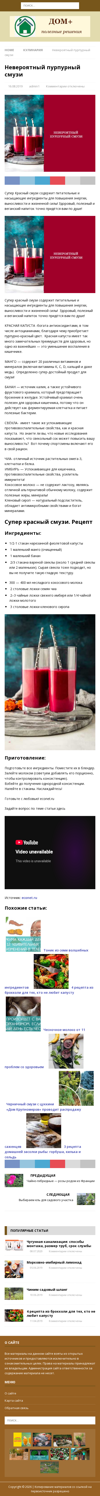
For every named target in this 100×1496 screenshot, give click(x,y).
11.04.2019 (36, 1321)
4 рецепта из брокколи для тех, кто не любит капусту (61, 1313)
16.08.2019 (15, 86)
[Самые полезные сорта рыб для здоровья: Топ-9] (42, 1440)
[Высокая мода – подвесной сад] (80, 1454)
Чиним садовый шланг (47, 1289)
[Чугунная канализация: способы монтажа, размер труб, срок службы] (14, 1245)
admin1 (34, 86)
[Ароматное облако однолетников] (49, 1467)
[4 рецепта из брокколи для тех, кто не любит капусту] (14, 1315)
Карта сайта (14, 1400)
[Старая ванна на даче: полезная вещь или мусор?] (62, 1441)
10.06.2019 (36, 1295)
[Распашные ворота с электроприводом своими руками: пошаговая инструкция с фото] (19, 1454)
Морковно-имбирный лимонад (54, 1262)
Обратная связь (17, 1408)
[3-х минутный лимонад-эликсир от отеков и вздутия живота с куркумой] (22, 1440)
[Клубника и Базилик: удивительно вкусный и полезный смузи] (39, 1455)
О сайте (10, 1393)
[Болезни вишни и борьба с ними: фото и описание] (59, 1454)
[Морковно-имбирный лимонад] (14, 1269)
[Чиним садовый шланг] (14, 1294)
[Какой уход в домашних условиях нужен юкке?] (79, 1439)
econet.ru (29, 897)
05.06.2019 (36, 1267)
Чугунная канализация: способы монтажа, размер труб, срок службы (59, 1243)
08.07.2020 (36, 1251)
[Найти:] (50, 5)
